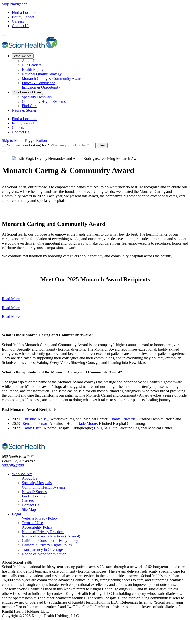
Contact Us (20, 26)
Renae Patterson (35, 423)
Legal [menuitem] (16, 514)
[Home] (23, 448)
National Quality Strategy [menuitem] (42, 74)
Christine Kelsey (35, 419)
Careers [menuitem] (18, 127)
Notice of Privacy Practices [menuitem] (43, 532)
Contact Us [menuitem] (20, 132)
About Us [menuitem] (29, 61)
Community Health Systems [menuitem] (44, 101)
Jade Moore (88, 423)
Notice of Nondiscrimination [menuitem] (44, 554)
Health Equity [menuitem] (33, 69)
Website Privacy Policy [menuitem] (40, 518)
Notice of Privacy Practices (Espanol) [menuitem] (51, 536)
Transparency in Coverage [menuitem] (42, 549)
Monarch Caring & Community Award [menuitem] (52, 78)
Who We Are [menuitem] (23, 56)
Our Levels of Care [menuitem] (27, 92)
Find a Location (24, 12)
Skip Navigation (14, 4)
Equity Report (23, 17)
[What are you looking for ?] (4, 146)
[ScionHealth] (29, 47)
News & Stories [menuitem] (24, 110)
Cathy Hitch (32, 428)
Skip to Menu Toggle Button (24, 140)
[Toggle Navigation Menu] (4, 35)
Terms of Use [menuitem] (32, 523)
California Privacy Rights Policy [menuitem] (47, 545)
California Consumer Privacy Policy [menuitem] (50, 540)
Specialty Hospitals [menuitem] (37, 97)
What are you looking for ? (28, 145)
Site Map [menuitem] (29, 509)
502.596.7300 (13, 465)
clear (102, 145)
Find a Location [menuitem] (24, 119)
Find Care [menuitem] (29, 106)
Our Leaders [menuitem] (31, 65)
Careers (18, 21)
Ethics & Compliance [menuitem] (38, 83)
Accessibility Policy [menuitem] (37, 527)
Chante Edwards (122, 419)
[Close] (4, 151)
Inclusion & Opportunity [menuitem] (41, 87)
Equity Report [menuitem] (23, 123)
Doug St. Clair (105, 428)
